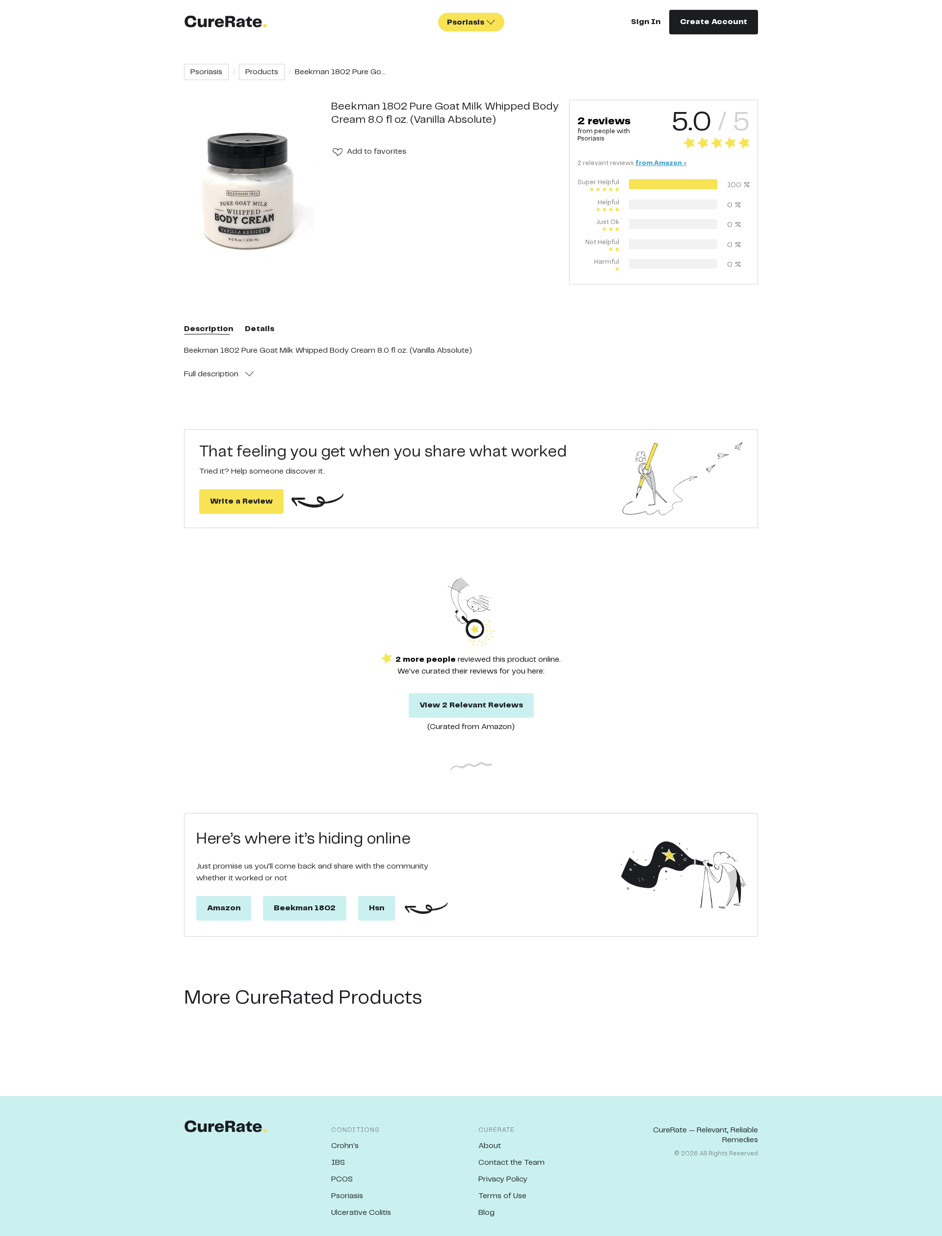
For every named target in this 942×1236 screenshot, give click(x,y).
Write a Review (241, 501)
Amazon (223, 908)
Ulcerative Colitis (361, 1212)
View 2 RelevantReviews (471, 705)
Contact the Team (511, 1162)
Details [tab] (259, 329)
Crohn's (345, 1146)
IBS (338, 1162)
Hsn (376, 908)
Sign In (645, 22)
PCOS (342, 1179)
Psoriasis (206, 72)
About (489, 1146)
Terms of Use (502, 1196)
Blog (486, 1212)
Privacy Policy (502, 1179)
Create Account (713, 22)
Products (261, 72)
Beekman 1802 (305, 908)
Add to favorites (376, 151)
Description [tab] (208, 329)
